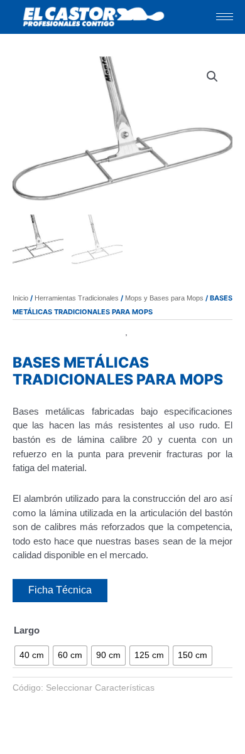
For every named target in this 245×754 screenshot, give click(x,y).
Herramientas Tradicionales (77, 298)
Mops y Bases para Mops (164, 298)
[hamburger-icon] (224, 17)
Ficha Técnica (60, 590)
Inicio (20, 298)
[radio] (31, 655)
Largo (27, 630)
